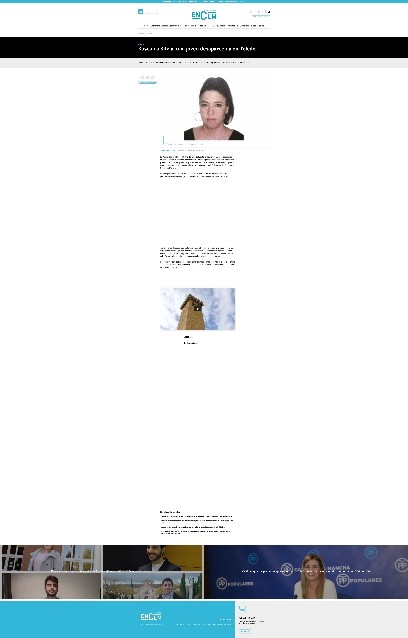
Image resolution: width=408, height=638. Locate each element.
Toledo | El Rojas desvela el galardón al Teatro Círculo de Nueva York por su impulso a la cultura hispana (196, 516)
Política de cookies (205, 624)
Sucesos (208, 26)
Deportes (199, 26)
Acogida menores (193, 2)
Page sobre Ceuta (179, 2)
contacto (227, 624)
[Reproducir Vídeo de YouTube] (197, 308)
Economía (173, 26)
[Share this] (142, 77)
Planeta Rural (233, 26)
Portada (141, 34)
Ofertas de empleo (209, 2)
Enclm (173, 151)
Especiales (244, 26)
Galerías (260, 26)
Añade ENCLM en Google (262, 17)
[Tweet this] (147, 77)
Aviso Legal (178, 624)
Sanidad (164, 26)
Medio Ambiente (220, 26)
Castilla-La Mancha (152, 26)
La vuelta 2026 (239, 2)
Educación (182, 26)
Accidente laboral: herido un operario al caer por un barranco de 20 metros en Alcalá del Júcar (193, 527)
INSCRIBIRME (245, 631)
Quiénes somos (218, 624)
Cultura (191, 26)
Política (253, 26)
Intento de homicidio (225, 2)
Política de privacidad (190, 624)
